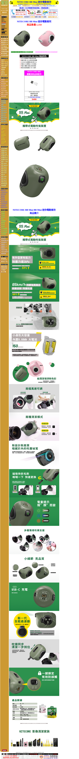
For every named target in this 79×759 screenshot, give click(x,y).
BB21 (34, 97)
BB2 (31, 97)
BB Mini (38, 97)
